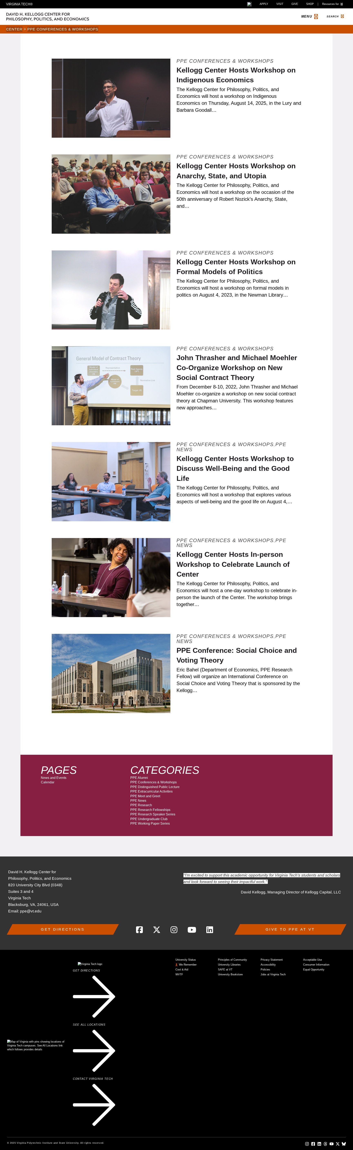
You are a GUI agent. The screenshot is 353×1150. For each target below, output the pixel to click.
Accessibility (268, 964)
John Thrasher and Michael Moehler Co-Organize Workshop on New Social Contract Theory (236, 367)
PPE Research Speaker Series (152, 814)
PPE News (138, 800)
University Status (185, 959)
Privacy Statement (272, 959)
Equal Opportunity (313, 969)
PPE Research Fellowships (150, 810)
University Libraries (229, 964)
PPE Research (141, 805)
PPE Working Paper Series (150, 823)
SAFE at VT (225, 969)
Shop (310, 4)
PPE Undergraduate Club (149, 819)
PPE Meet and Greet (145, 796)
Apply (264, 4)
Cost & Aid (181, 969)
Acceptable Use (312, 959)
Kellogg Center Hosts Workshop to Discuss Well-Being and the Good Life (235, 468)
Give (295, 4)
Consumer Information (316, 964)
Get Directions (62, 929)
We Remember (188, 964)
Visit (279, 4)
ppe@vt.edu (30, 911)
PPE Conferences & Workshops (62, 29)
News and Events (53, 777)
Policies (265, 969)
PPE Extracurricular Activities (151, 791)
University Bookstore (230, 974)
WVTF (179, 974)
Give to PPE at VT (290, 929)
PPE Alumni (139, 777)
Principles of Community (232, 959)
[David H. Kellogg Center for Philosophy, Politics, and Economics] (67, 16)
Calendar (47, 782)
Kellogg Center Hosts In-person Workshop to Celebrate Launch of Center (233, 564)
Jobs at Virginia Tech (273, 974)
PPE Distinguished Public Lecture (155, 787)
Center (14, 29)
